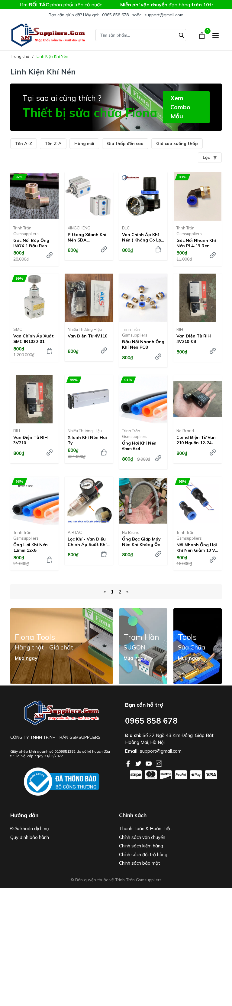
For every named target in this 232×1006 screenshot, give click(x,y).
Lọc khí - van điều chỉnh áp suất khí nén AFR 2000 (87, 541)
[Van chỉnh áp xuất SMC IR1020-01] (34, 298)
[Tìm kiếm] (182, 34)
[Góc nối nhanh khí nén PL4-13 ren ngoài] (197, 196)
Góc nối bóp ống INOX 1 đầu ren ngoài (31, 243)
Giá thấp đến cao (125, 143)
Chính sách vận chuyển (142, 837)
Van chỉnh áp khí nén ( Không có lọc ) (142, 237)
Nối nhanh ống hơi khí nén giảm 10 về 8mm (197, 547)
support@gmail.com (163, 15)
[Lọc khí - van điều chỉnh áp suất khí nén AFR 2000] (89, 501)
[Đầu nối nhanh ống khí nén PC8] (143, 298)
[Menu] (215, 35)
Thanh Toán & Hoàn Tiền (145, 828)
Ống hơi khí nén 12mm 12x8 (30, 547)
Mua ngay (26, 658)
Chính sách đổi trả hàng (143, 854)
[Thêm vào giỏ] (158, 249)
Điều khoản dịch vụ (29, 828)
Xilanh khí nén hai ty (87, 440)
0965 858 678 (115, 15)
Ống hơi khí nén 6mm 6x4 (139, 445)
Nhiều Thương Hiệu (85, 329)
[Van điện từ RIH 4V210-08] (197, 298)
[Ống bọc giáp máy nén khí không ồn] (143, 501)
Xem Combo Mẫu (180, 107)
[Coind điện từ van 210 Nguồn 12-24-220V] (197, 399)
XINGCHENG (79, 227)
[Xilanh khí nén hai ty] (89, 399)
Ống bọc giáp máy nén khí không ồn (141, 541)
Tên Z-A (53, 143)
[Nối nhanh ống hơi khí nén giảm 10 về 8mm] (197, 501)
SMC (17, 329)
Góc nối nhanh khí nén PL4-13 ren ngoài (196, 243)
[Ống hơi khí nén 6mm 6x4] (143, 399)
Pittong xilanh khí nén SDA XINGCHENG (87, 237)
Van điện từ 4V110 (87, 336)
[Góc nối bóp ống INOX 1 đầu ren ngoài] (34, 196)
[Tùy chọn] (50, 255)
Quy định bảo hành (29, 837)
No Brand (185, 430)
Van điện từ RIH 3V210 (30, 440)
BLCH (127, 227)
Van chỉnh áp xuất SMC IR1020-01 (33, 338)
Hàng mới (84, 143)
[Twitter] (139, 763)
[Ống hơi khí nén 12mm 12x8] (34, 501)
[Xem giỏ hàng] (202, 35)
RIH (179, 329)
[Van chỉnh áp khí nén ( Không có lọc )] (143, 196)
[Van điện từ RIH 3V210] (34, 399)
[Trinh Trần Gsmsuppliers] (48, 35)
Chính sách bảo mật (139, 863)
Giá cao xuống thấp (177, 143)
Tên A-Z (23, 143)
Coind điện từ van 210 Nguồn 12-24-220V (196, 440)
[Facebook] (128, 763)
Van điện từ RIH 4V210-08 (193, 338)
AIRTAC (75, 532)
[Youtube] (149, 763)
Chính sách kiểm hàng (141, 846)
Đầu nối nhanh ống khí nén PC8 (143, 344)
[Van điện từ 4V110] (89, 298)
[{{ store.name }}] (61, 782)
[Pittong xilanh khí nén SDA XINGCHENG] (89, 196)
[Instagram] (159, 763)
